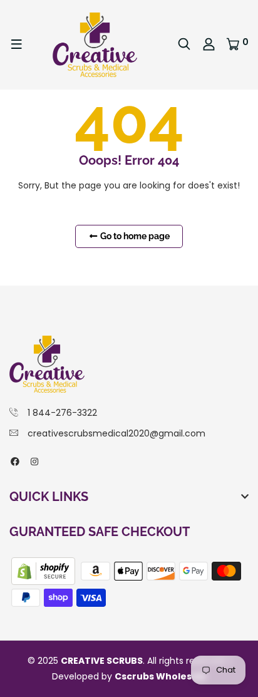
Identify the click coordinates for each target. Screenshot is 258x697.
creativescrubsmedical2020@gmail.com (116, 433)
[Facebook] (15, 461)
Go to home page (134, 236)
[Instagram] (34, 461)
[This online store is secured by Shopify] (44, 570)
